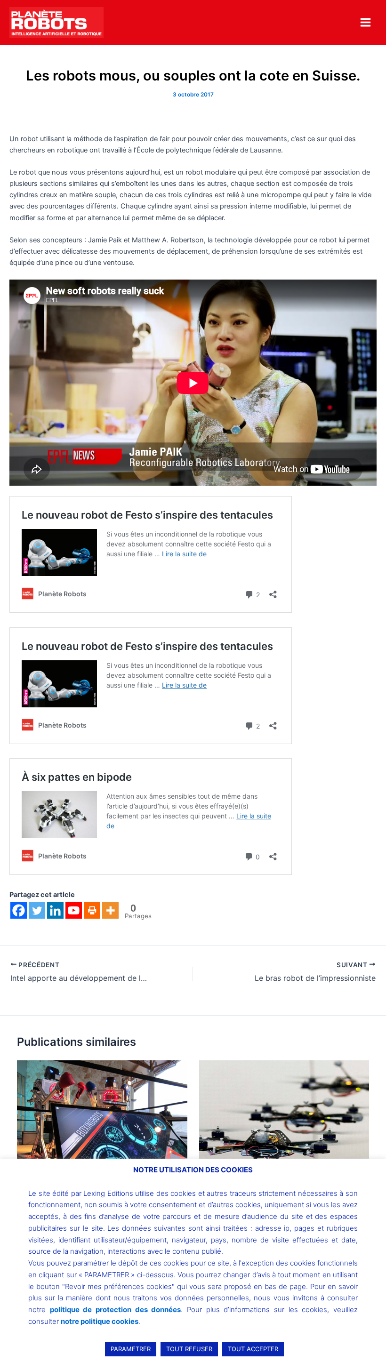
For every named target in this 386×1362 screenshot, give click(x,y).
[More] (110, 910)
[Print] (92, 910)
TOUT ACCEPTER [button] (253, 1349)
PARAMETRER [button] (131, 1349)
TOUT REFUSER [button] (189, 1349)
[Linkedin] (55, 910)
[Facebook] (18, 910)
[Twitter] (37, 910)
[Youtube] (73, 910)
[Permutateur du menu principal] (365, 22)
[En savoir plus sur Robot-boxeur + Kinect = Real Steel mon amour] (102, 1123)
